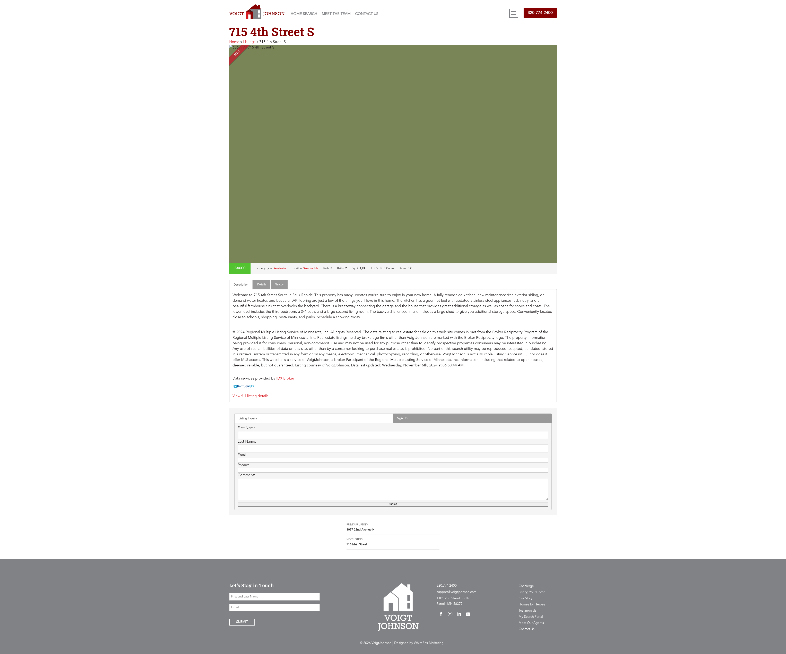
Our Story (525, 598)
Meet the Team (336, 14)
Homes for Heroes (532, 604)
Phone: (243, 465)
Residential (279, 268)
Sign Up (402, 418)
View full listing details (250, 396)
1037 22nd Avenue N (361, 527)
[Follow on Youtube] (468, 614)
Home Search (304, 14)
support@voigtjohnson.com (457, 592)
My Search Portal (531, 617)
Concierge (526, 586)
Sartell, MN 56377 (450, 604)
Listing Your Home (532, 592)
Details (261, 284)
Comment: (246, 475)
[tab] (241, 284)
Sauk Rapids (310, 268)
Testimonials (527, 610)
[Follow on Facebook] (441, 614)
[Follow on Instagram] (450, 614)
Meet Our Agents (531, 623)
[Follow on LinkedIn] (459, 614)
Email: (242, 455)
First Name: (247, 428)
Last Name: (247, 441)
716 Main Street (357, 542)
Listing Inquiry (248, 418)
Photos (279, 284)
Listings (249, 42)
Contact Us (366, 14)
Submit (242, 622)
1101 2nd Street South (453, 598)
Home (234, 42)
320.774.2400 (540, 13)
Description (241, 284)
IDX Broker (285, 378)
